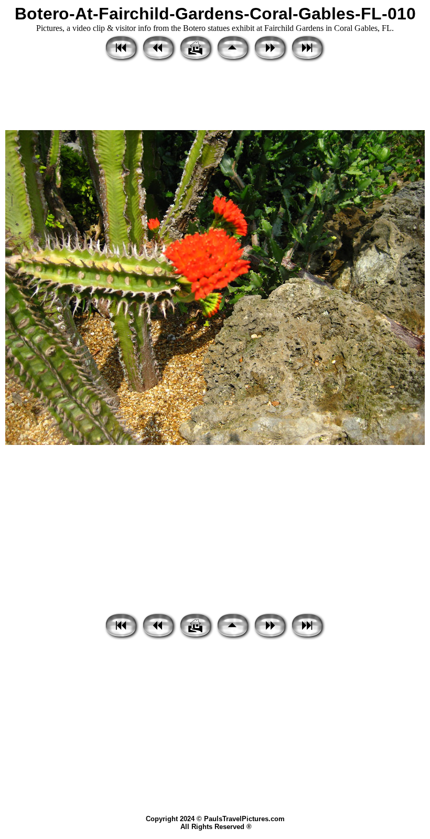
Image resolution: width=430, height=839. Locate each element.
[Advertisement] (215, 97)
